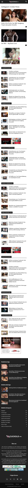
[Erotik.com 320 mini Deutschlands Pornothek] (11, 143)
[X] (14, 479)
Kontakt (22, 484)
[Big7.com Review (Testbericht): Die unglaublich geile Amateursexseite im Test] (4, 297)
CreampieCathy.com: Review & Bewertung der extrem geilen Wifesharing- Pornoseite (17, 108)
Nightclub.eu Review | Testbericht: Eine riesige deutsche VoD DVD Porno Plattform (17, 223)
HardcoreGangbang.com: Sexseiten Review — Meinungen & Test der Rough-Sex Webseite (17, 127)
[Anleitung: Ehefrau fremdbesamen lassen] (4, 389)
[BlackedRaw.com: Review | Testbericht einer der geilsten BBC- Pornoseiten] (4, 114)
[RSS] (7, 479)
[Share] (10, 479)
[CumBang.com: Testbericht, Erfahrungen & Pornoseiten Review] (4, 287)
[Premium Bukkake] (11, 63)
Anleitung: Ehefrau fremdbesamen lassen (18, 387)
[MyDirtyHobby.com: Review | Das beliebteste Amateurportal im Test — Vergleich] (4, 310)
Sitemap (17, 484)
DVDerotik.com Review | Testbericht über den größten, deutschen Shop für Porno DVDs (17, 326)
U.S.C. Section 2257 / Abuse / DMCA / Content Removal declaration (16, 455)
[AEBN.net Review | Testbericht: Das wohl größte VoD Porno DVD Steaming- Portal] (4, 242)
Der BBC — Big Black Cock (9, 43)
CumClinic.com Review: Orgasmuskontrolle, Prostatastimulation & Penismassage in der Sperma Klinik (17, 72)
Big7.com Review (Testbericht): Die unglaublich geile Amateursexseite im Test (16, 297)
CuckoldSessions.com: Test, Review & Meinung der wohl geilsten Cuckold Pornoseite (17, 79)
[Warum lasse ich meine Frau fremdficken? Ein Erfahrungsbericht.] (4, 402)
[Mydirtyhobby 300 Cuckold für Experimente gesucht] (11, 353)
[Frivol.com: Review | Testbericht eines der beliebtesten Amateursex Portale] (4, 303)
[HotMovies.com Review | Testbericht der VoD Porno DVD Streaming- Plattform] (4, 230)
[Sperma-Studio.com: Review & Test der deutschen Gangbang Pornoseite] (4, 133)
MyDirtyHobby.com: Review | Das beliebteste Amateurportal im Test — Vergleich (17, 309)
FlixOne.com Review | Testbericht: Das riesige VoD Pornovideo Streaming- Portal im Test (17, 236)
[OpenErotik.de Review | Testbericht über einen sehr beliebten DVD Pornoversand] (4, 333)
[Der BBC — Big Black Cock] (14, 35)
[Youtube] (21, 479)
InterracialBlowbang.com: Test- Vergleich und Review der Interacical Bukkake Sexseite (16, 280)
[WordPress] (17, 479)
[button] (2, 2)
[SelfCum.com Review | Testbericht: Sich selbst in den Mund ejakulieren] (4, 85)
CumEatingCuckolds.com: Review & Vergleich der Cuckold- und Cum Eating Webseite (17, 91)
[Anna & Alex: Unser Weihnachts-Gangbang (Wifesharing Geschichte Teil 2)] (4, 379)
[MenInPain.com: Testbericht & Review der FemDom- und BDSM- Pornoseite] (4, 207)
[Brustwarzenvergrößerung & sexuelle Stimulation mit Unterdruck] (4, 366)
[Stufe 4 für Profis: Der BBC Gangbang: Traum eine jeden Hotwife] (14, 15)
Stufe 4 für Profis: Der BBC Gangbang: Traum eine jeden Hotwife (12, 24)
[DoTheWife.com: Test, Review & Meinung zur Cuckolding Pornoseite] (4, 178)
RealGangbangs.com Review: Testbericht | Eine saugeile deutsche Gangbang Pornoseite (17, 121)
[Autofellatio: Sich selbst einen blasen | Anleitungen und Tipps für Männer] (4, 395)
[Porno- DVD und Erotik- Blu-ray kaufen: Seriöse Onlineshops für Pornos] (4, 320)
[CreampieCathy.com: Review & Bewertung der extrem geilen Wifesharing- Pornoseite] (4, 108)
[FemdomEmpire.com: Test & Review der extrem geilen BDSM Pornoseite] (4, 201)
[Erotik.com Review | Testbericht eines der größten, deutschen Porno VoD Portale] (4, 217)
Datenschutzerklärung (9, 484)
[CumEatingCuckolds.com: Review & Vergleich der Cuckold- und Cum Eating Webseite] (4, 92)
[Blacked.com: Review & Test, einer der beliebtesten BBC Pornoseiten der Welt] (4, 98)
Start (2, 4)
